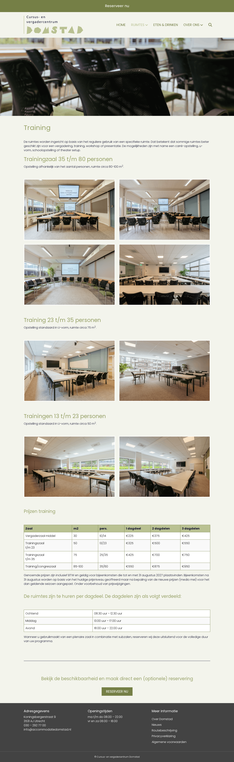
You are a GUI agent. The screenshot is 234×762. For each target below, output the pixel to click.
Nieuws (157, 725)
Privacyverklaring (164, 736)
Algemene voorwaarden (169, 742)
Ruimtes (137, 25)
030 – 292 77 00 (35, 725)
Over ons (191, 25)
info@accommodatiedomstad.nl (47, 729)
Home (121, 25)
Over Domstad (162, 719)
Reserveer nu (117, 5)
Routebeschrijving (164, 730)
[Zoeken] (208, 25)
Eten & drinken (165, 25)
